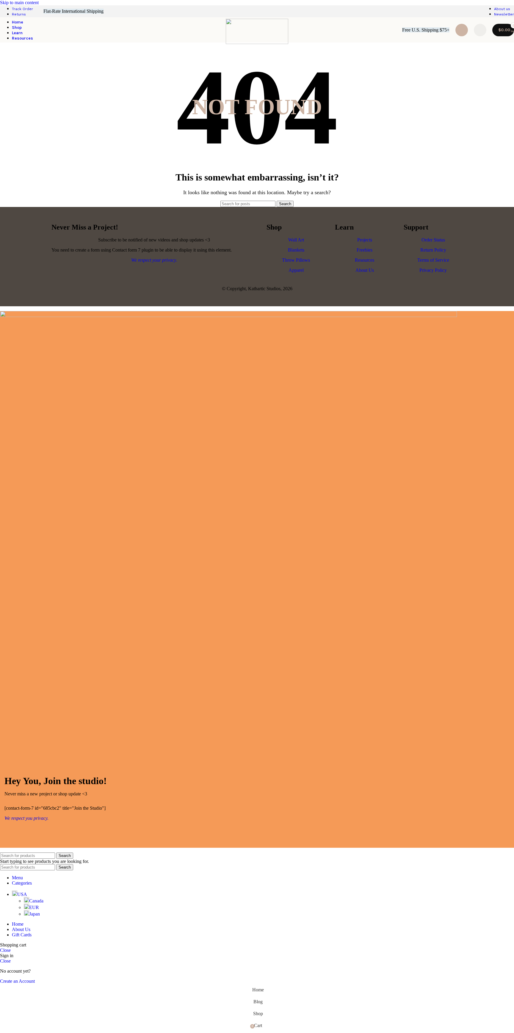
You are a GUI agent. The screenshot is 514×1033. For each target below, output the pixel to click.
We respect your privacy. (154, 260)
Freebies (364, 249)
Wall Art (296, 239)
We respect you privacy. (26, 818)
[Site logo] (257, 42)
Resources (364, 260)
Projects (364, 239)
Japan (34, 913)
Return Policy (433, 249)
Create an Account (17, 981)
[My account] (480, 30)
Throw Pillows (296, 260)
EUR (34, 907)
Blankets (296, 249)
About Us (364, 270)
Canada (36, 900)
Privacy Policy (433, 270)
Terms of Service (433, 260)
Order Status (433, 239)
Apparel (296, 270)
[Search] (461, 30)
